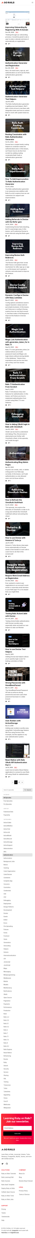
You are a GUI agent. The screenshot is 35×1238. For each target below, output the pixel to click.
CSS (5, 894)
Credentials (7, 890)
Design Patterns (9, 907)
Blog (20, 1177)
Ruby (5, 1062)
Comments (7, 877)
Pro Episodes (8, 804)
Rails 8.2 (6, 1046)
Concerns (7, 884)
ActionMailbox (8, 825)
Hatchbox (4, 1232)
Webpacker (7, 1107)
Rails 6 (6, 1030)
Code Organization (9, 871)
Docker (6, 913)
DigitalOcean (15, 1232)
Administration (8, 848)
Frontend (6, 936)
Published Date (8, 811)
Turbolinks (7, 1091)
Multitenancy (8, 988)
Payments (7, 1004)
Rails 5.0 (6, 1020)
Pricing (3, 1209)
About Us (22, 1173)
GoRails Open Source (8, 1192)
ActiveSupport (8, 845)
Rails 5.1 (6, 1023)
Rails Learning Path (7, 1177)
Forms (5, 932)
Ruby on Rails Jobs (7, 1199)
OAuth (5, 994)
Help (2, 1220)
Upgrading (7, 1094)
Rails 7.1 (6, 1036)
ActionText (7, 829)
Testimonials (5, 1216)
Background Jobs (9, 861)
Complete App (8, 881)
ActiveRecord (8, 838)
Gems (5, 939)
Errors (5, 923)
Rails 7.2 (6, 1039)
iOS (5, 958)
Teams (3, 1213)
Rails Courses (5, 1181)
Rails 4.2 (6, 1017)
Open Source (8, 997)
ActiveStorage (8, 842)
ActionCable (7, 822)
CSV (5, 897)
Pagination (7, 1000)
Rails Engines (8, 1049)
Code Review (8, 874)
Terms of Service (24, 1194)
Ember (5, 919)
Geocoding (7, 945)
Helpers (6, 949)
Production (7, 1010)
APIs (5, 851)
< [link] (12, 782)
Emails (6, 916)
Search (6, 1065)
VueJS (6, 1101)
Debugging (7, 900)
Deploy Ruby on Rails (8, 1188)
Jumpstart (15, 1230)
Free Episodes (8, 801)
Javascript (7, 962)
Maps (5, 968)
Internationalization (10, 955)
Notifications (8, 991)
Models (6, 984)
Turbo (5, 1088)
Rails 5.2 (6, 1026)
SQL (5, 1078)
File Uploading (8, 926)
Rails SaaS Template (7, 1184)
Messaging (7, 971)
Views (5, 1098)
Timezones (7, 1085)
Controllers (7, 887)
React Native (8, 1052)
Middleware (7, 978)
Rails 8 (6, 1043)
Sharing (6, 1075)
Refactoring (7, 1056)
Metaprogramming (9, 975)
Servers (6, 1072)
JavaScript (7, 965)
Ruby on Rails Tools (7, 1195)
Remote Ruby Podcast (26, 1181)
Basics (6, 864)
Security (6, 1069)
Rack (5, 1013)
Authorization (8, 858)
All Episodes (7, 797)
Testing (6, 1082)
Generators (7, 942)
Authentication (8, 855)
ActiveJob (7, 832)
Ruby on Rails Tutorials (8, 1173)
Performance (8, 1007)
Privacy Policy (23, 1190)
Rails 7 (6, 1033)
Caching (6, 868)
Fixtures (6, 929)
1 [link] (15, 782)
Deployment (7, 903)
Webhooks (7, 1104)
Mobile (6, 981)
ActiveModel (7, 835)
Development (8, 910)
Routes (6, 1059)
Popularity (7, 815)
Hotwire (6, 952)
